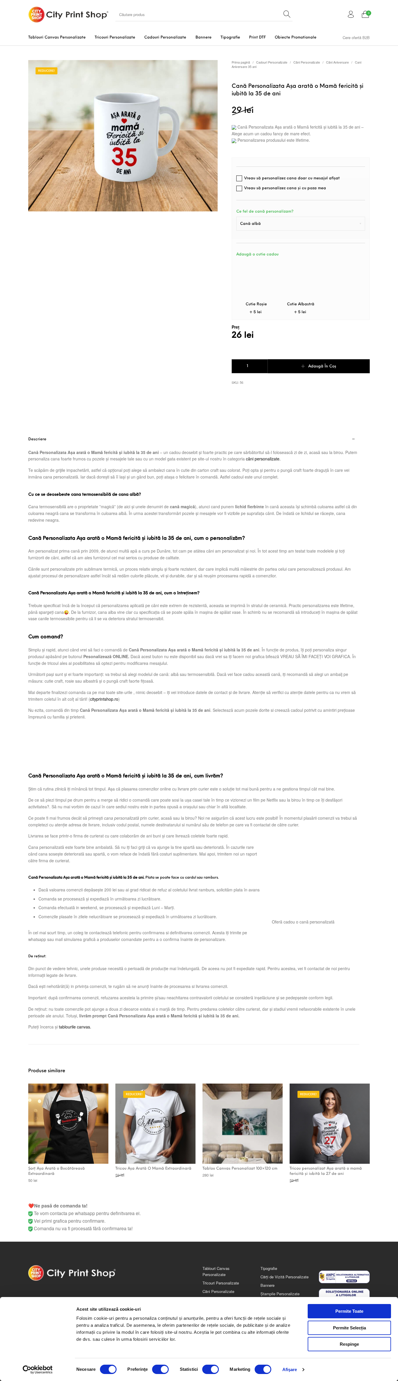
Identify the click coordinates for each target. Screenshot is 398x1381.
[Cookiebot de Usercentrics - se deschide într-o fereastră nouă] (37, 1369)
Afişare (289, 1369)
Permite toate (349, 1311)
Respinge (349, 1344)
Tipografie (268, 1268)
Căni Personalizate (306, 62)
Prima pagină (241, 62)
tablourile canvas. (75, 1027)
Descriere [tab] (37, 439)
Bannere (267, 1285)
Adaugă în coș (322, 366)
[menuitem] (57, 37)
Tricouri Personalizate (220, 1283)
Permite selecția (349, 1327)
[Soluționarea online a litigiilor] (344, 1295)
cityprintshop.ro (104, 699)
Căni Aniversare (337, 62)
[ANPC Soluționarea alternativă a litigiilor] (344, 1276)
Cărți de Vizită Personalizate (284, 1277)
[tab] (193, 738)
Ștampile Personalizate (280, 1293)
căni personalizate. (263, 459)
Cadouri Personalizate (271, 62)
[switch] (160, 1369)
